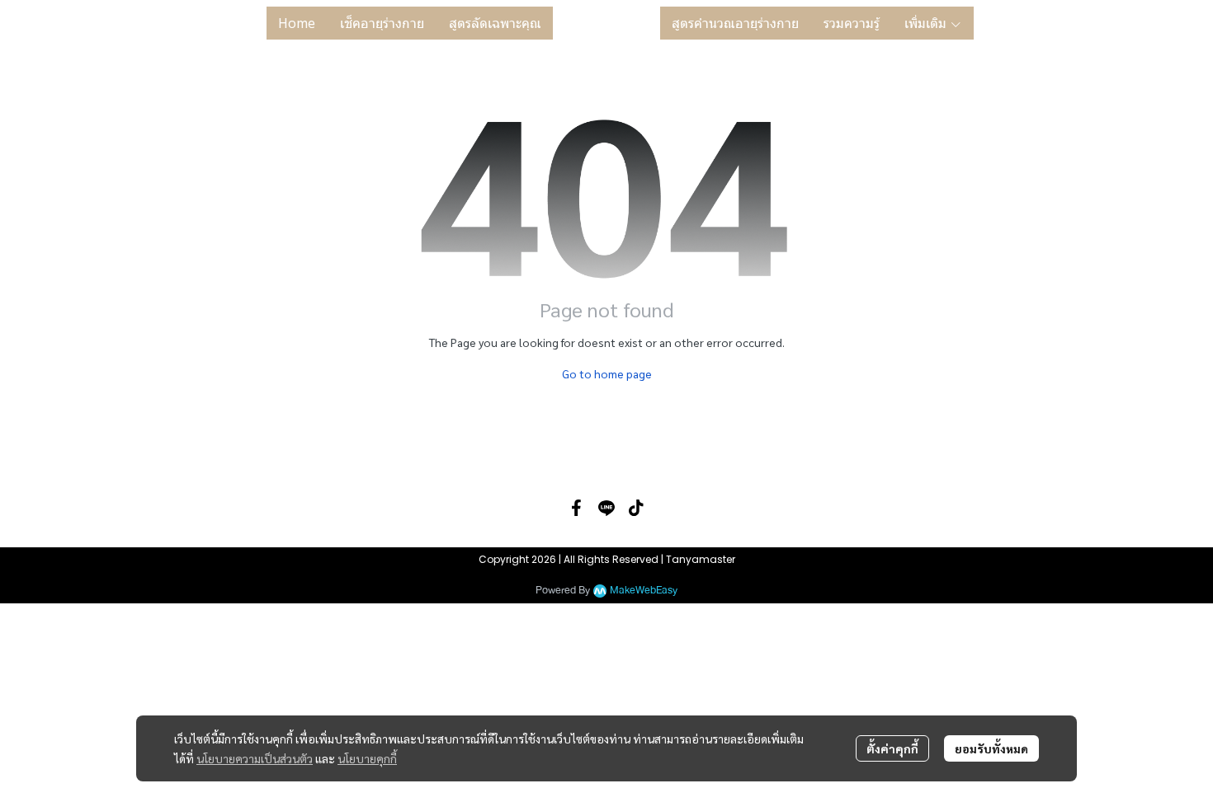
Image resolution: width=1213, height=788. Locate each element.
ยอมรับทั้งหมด (991, 748)
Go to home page (607, 373)
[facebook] (577, 508)
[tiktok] (636, 508)
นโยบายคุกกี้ (367, 758)
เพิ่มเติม (927, 23)
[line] (606, 508)
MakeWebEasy (643, 590)
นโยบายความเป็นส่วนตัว (254, 758)
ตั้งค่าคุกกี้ (892, 748)
